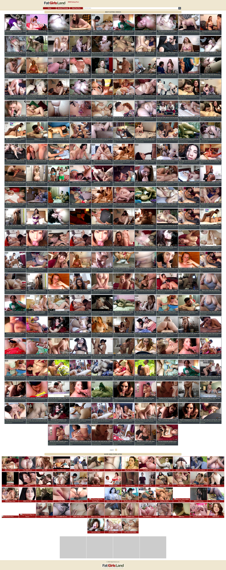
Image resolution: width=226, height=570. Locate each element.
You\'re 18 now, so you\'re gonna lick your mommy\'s (37, 399)
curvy (181, 120)
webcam (13, 336)
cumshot (30, 249)
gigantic (208, 77)
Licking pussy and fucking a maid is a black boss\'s (210, 183)
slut (205, 118)
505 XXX (44, 470)
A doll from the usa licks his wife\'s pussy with (80, 75)
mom (98, 32)
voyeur (33, 205)
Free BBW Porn (27, 470)
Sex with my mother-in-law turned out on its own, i (102, 140)
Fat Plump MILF (97, 500)
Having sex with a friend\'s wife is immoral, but (59, 442)
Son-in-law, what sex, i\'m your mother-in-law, (145, 399)
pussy (86, 248)
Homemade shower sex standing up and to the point (37, 183)
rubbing (188, 248)
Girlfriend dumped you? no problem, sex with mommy (80, 269)
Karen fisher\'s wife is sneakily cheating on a (37, 312)
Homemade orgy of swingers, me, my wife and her (210, 53)
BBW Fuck (44, 501)
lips (115, 141)
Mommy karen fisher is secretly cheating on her (58, 312)
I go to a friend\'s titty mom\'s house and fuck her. (80, 161)
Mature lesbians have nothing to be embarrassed (167, 356)
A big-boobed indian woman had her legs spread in (59, 377)
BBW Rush (216, 516)
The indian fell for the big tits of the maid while (37, 334)
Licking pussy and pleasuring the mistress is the (37, 32)
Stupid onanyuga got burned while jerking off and (123, 399)
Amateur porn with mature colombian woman (80, 420)
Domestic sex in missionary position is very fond (37, 420)
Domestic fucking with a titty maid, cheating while (167, 204)
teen (207, 32)
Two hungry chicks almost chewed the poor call (145, 334)
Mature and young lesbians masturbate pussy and (124, 420)
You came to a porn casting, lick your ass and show (145, 356)
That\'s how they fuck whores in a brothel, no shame (211, 75)
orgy (159, 141)
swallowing (95, 55)
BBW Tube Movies (78, 516)
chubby (51, 98)
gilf (79, 162)
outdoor (37, 54)
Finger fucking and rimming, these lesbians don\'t (167, 248)
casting (39, 226)
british (142, 98)
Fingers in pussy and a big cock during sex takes (189, 356)
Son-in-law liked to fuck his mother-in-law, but (189, 32)
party (141, 228)
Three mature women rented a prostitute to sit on (80, 183)
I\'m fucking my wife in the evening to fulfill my (58, 53)
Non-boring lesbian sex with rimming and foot (59, 334)
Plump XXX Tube (199, 485)
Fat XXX (113, 470)
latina (187, 226)
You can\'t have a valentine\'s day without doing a (124, 96)
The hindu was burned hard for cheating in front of (102, 399)
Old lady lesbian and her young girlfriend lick (102, 161)
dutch (72, 378)
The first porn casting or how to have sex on (124, 248)
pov (72, 271)
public (167, 356)
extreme (67, 32)
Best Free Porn (76, 8)
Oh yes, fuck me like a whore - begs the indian (15, 226)
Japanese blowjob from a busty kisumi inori (58, 269)
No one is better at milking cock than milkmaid (15, 377)
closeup (129, 226)
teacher (64, 378)
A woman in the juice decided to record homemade (15, 334)
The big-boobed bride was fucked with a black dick (80, 312)
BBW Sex (215, 470)
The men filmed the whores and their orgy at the (189, 96)
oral (172, 140)
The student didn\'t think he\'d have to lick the (145, 96)
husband (116, 185)
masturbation (9, 55)
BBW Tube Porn (79, 470)
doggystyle (30, 77)
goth (137, 163)
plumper (99, 185)
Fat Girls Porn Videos (198, 470)
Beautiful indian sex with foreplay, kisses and (124, 312)
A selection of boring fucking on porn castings (189, 248)
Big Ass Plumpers (130, 470)
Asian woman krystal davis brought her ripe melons (37, 226)
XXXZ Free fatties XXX (113, 501)
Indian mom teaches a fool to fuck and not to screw (210, 334)
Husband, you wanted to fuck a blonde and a (167, 183)
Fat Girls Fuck (96, 485)
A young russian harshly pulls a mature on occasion (210, 32)
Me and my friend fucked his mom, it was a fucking (15, 269)
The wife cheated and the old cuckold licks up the (145, 248)
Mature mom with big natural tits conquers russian (211, 291)
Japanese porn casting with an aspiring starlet (37, 248)
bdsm (137, 185)
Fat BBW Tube (147, 470)
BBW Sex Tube (10, 485)
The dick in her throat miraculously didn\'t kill (37, 161)
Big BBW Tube (61, 470)
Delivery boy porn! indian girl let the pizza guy (124, 32)
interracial (105, 54)
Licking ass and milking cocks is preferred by (167, 312)
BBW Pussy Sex (198, 501)
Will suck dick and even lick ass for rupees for (102, 356)
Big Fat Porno (30, 515)
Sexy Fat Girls (164, 501)
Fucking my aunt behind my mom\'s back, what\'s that (80, 334)
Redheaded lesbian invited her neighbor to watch (102, 183)
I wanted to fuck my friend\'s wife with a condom (145, 118)
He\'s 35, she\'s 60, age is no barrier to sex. (123, 118)
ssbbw (54, 32)
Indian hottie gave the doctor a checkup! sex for (145, 204)
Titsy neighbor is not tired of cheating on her (58, 356)
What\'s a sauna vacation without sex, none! (189, 269)
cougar (168, 97)
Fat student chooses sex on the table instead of (59, 96)
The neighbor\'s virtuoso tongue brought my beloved (80, 204)
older (102, 97)
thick (32, 118)
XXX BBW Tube (113, 532)
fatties (142, 33)
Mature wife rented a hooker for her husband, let (210, 377)
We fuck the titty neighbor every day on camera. (58, 399)
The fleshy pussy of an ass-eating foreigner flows (167, 32)
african (175, 140)
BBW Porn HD (27, 501)
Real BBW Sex (147, 516)
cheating (37, 313)
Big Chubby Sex (147, 501)
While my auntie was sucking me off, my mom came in (124, 161)
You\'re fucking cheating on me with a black (102, 96)
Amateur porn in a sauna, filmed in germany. (58, 291)
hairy (218, 32)
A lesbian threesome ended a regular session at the (146, 75)
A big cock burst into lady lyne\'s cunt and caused (80, 399)
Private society (59, 31)
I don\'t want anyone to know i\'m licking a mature (15, 161)
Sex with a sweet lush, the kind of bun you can (167, 161)
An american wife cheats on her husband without (145, 53)
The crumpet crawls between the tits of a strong (167, 226)
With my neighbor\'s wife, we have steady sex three (210, 399)
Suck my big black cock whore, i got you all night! (37, 96)
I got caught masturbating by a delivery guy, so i (189, 377)
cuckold (8, 33)
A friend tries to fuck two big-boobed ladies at (124, 53)
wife (12, 32)
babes (67, 75)
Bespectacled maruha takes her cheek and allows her (15, 32)
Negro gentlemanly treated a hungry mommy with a (124, 377)
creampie (8, 32)
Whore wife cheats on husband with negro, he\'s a (211, 226)
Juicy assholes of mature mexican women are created (145, 291)
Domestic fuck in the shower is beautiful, (37, 291)
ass (177, 97)
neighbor (61, 356)
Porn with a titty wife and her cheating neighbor (102, 442)
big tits (51, 33)
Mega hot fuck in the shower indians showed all (189, 399)
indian (29, 32)
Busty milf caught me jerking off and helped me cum (15, 399)
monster (16, 226)
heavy (119, 55)
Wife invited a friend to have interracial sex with (80, 140)
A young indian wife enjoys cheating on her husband (189, 75)
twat (47, 32)
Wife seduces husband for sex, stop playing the (189, 204)
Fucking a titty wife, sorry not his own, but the (145, 420)
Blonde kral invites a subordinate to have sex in (211, 248)
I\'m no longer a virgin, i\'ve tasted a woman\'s (124, 442)
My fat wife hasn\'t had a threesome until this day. (80, 53)
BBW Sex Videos (183, 500)
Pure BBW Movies (61, 516)
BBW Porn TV (147, 485)
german (67, 54)
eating (115, 32)
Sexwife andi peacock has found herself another (211, 96)
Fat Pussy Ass (44, 485)
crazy (127, 140)
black (214, 183)
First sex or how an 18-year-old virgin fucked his (102, 377)
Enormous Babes (164, 516)
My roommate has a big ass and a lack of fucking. (145, 269)
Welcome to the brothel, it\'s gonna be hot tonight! (102, 75)
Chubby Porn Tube (198, 516)
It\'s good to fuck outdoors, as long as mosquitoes (145, 377)
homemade (73, 32)
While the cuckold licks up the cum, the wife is (59, 161)
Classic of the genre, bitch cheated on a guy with (167, 53)
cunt (43, 32)
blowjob (34, 162)
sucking (209, 118)
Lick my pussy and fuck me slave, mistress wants (15, 356)
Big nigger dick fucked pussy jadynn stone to (189, 161)
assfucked (51, 140)
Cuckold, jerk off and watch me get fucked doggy (80, 32)
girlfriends (78, 141)
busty (163, 162)
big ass (51, 55)
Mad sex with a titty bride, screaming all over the (146, 161)
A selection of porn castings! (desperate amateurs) (37, 377)
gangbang (63, 226)
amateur (16, 32)
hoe (110, 75)
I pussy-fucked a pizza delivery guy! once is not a (15, 312)
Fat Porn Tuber (95, 532)
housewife (42, 205)
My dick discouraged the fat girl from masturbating (15, 53)
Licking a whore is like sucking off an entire (124, 140)
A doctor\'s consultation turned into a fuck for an (189, 140)
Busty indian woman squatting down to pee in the (124, 269)
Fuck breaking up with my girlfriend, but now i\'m (37, 75)
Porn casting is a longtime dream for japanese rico (102, 248)
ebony (60, 378)
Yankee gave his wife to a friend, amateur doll (37, 269)
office (194, 183)
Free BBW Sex (79, 501)
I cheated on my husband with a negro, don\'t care (58, 140)
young (202, 33)
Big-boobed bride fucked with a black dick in (15, 248)
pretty (175, 226)
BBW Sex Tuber (215, 485)
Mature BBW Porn (10, 470)
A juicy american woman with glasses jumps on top (15, 75)
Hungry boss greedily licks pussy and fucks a (189, 183)
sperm (72, 98)
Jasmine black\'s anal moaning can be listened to (80, 442)
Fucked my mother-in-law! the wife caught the (58, 204)
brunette (160, 249)
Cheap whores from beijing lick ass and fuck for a (189, 291)
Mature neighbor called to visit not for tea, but (124, 204)
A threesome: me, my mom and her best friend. (102, 204)
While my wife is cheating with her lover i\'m (37, 204)
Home (49, 8)
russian (152, 140)
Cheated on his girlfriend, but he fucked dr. (102, 118)
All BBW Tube (130, 516)
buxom (43, 140)
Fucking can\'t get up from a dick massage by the (189, 312)
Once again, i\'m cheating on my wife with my (167, 334)
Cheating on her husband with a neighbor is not (167, 399)
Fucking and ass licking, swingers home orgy (58, 226)
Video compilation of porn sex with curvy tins (189, 118)
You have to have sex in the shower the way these (189, 334)
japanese (61, 270)
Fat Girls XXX (44, 516)
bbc (68, 140)
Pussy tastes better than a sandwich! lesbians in (80, 118)
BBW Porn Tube (164, 485)
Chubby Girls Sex (61, 485)
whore (172, 183)
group (147, 77)
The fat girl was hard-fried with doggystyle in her (124, 356)
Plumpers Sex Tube (164, 470)
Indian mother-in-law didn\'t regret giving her (210, 356)
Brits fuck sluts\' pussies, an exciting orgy (211, 118)
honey (24, 97)
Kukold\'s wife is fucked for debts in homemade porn (211, 204)
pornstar (203, 249)
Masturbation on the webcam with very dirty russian (210, 312)
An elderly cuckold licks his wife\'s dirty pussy (15, 204)
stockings (59, 248)
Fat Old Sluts (216, 501)
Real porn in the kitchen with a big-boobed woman (167, 291)
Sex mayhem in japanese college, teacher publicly (145, 312)
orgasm (218, 97)
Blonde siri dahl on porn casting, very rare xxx (102, 269)
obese (207, 421)
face (191, 226)
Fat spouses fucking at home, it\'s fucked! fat (124, 75)
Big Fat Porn (79, 485)
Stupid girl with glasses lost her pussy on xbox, (167, 118)
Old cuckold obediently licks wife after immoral (102, 226)
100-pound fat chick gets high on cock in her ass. (80, 96)
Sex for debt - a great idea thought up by (15, 96)
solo (115, 55)
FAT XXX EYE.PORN (130, 532)
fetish (159, 77)
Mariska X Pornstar (63, 8)
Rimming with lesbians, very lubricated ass (59, 420)
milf (7, 98)
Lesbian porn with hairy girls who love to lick (58, 75)
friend (176, 118)
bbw (21, 32)
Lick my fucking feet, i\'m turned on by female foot (145, 183)
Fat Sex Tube (181, 485)
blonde (7, 185)
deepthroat (33, 226)
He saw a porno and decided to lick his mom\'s (102, 420)
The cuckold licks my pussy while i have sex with (145, 140)
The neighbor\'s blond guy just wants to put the (15, 183)
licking (173, 54)
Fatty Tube (61, 501)
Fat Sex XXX (95, 470)
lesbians (88, 118)
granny (82, 32)
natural (217, 118)
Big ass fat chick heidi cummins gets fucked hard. (102, 53)
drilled (102, 118)
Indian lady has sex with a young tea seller (80, 356)
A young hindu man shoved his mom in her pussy (80, 377)
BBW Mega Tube (10, 501)
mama (94, 32)
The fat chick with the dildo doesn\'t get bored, (37, 118)
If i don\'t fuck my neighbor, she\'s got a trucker (167, 377)
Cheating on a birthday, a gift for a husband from (124, 183)
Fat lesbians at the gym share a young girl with (167, 96)
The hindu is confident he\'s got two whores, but (59, 183)
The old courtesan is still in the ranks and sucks (80, 226)
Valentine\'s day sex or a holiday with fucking (211, 161)
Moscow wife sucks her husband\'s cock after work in (58, 118)
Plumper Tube (113, 485)
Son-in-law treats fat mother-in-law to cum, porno (37, 356)
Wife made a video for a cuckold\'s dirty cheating (15, 140)
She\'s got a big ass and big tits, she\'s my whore (210, 420)
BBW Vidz (27, 485)
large (121, 228)
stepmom (197, 32)
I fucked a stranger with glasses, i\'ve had (15, 118)
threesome (203, 55)
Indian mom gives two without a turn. (80, 290)
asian (29, 226)
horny (207, 270)
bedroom (209, 140)
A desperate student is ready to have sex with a (59, 248)
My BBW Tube (113, 516)
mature (72, 33)
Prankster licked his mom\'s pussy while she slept (102, 32)
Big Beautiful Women (130, 501)
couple (33, 421)
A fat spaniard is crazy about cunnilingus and (145, 226)
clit (11, 33)
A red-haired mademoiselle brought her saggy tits (189, 53)
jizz (11, 140)
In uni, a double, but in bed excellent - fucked (102, 334)
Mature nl (37, 139)
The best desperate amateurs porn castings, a (167, 442)
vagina (39, 32)
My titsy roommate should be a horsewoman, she (102, 291)
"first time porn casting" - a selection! (124, 290)
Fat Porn (11, 516)
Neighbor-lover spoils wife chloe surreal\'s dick (145, 442)
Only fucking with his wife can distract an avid (189, 226)
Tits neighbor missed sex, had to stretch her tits (167, 75)
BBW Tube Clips (96, 516)
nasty (131, 118)
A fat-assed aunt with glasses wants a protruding (102, 312)
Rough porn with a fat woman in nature (37, 52)
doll (104, 226)
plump (128, 162)
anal (50, 32)
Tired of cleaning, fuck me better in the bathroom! (167, 269)
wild (153, 162)
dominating (139, 249)
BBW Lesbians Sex (181, 470)
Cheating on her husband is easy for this (15, 291)
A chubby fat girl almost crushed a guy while (145, 32)
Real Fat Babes (130, 485)
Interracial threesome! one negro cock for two (167, 140)
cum (115, 140)
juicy (141, 270)
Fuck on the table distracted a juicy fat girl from (123, 334)
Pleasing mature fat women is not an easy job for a (15, 420)
